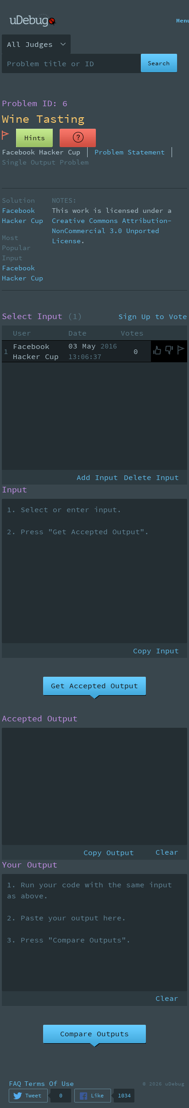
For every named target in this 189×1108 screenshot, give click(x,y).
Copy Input (156, 650)
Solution (18, 200)
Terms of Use (49, 1083)
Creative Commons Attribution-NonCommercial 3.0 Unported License (112, 230)
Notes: (64, 200)
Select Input (42, 316)
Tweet (33, 1095)
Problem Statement (129, 152)
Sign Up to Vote (152, 316)
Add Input (97, 477)
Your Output (29, 865)
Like (97, 1095)
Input (14, 490)
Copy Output (108, 852)
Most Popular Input (16, 247)
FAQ (15, 1083)
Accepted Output (40, 719)
